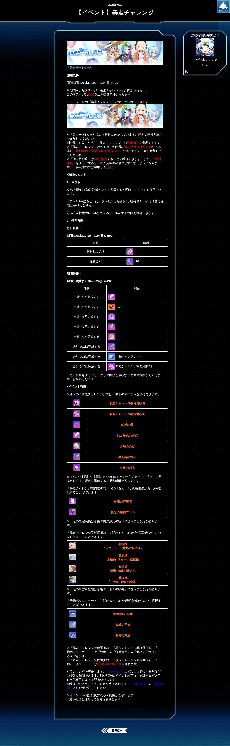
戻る (115, 731)
